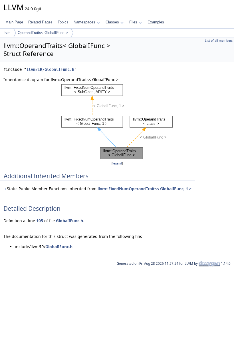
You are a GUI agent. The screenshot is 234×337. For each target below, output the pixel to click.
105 (39, 220)
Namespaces (84, 22)
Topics (63, 22)
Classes (112, 22)
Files (133, 22)
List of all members (219, 41)
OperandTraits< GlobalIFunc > (43, 33)
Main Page (14, 22)
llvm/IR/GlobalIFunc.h (50, 69)
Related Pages (40, 22)
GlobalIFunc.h (69, 220)
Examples (156, 22)
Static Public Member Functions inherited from (99, 188)
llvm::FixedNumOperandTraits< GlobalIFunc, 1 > (144, 188)
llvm (7, 33)
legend (117, 163)
